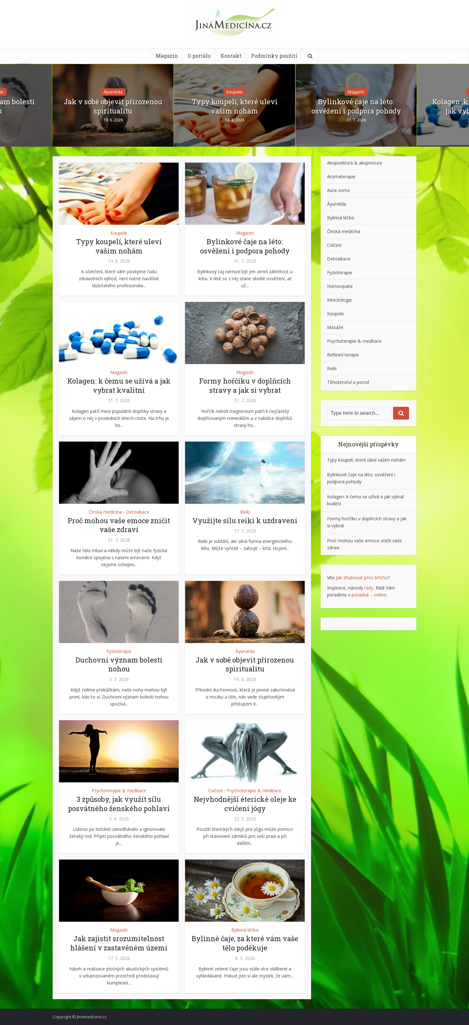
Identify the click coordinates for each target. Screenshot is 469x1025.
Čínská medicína (105, 512)
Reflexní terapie (343, 355)
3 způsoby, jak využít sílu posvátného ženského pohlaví (119, 803)
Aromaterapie (341, 176)
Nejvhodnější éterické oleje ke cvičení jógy (245, 803)
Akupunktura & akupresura (354, 163)
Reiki (245, 512)
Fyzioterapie (118, 651)
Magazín (167, 55)
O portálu (199, 55)
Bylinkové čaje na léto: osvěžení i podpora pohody (356, 106)
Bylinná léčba (244, 930)
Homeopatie (340, 286)
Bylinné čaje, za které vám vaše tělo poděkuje (245, 943)
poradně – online (369, 595)
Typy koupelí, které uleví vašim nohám (235, 106)
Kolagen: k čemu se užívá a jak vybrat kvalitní (119, 385)
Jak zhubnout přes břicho (362, 578)
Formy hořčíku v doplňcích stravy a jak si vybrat (245, 385)
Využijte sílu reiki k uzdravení (244, 520)
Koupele (235, 92)
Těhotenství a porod (348, 382)
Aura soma (338, 190)
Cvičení (215, 790)
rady (368, 588)
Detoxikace (137, 512)
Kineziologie (339, 300)
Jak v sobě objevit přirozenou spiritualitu (113, 106)
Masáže (335, 327)
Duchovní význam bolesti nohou (119, 664)
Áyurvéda (113, 92)
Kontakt (231, 55)
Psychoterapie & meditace (119, 790)
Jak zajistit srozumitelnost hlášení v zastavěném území (119, 943)
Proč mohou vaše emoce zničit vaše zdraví (119, 525)
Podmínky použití (274, 55)
